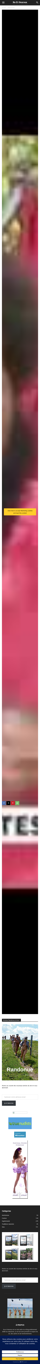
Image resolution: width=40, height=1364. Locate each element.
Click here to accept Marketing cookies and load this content (20, 512)
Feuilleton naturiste (8, 1224)
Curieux (4, 1218)
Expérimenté (11, 7)
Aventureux (5, 1215)
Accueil (4, 7)
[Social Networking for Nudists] (20, 1129)
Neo (3, 1227)
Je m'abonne (8, 1103)
